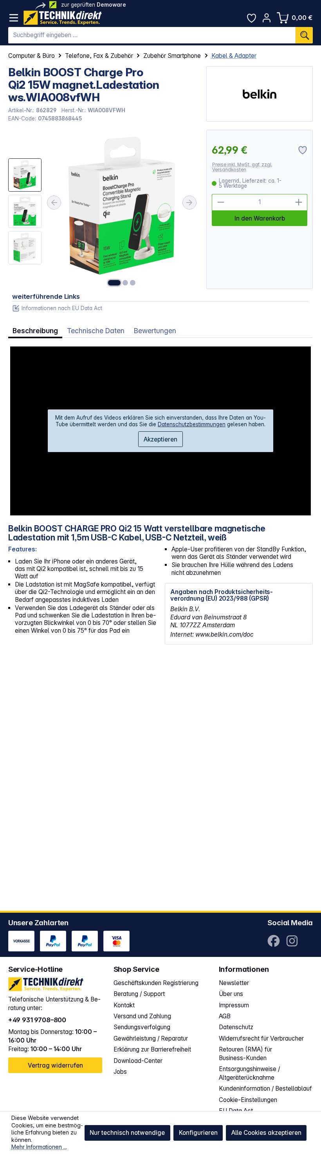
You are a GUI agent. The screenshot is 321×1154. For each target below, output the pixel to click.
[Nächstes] (189, 202)
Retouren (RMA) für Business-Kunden (245, 1054)
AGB (225, 1016)
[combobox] (152, 35)
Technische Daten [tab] (95, 331)
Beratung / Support (139, 994)
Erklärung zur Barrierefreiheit (152, 1049)
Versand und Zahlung (142, 1016)
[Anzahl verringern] (220, 202)
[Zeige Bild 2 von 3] (125, 282)
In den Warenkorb (259, 218)
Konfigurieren (198, 1132)
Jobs (120, 1071)
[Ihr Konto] (266, 17)
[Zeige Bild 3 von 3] (132, 282)
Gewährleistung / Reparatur (151, 1038)
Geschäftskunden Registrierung (156, 983)
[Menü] (14, 17)
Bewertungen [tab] (155, 331)
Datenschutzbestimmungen (191, 424)
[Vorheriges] (54, 202)
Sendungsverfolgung (142, 1027)
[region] (103, 209)
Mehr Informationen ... (39, 1146)
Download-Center (138, 1060)
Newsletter (234, 983)
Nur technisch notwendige (127, 1132)
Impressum (234, 1005)
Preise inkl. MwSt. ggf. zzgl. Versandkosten (242, 167)
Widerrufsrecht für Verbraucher (261, 1038)
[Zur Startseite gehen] (62, 18)
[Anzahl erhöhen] (298, 202)
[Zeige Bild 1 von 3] (114, 282)
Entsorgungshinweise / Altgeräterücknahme (249, 1073)
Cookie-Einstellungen (248, 1100)
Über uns (231, 994)
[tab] (35, 330)
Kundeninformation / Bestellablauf (265, 1088)
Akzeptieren (160, 439)
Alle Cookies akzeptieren (266, 1132)
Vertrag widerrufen (55, 1065)
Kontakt (124, 1005)
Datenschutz (236, 1027)
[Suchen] (304, 35)
